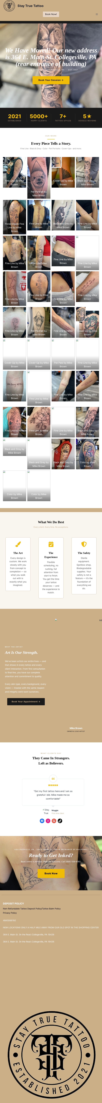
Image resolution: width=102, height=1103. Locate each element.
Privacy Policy (10, 913)
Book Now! (51, 14)
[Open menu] (96, 14)
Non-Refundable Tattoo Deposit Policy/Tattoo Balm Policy (32, 908)
